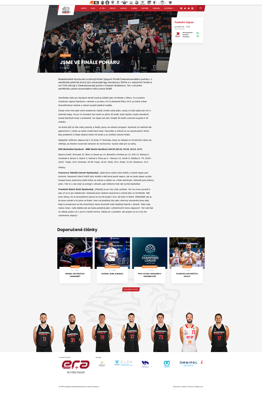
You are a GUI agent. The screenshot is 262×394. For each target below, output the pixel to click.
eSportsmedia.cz (93, 387)
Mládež (123, 8)
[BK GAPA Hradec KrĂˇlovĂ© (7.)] (136, 3)
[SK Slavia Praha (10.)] (154, 3)
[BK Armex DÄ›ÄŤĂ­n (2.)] (107, 3)
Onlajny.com (198, 387)
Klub (93, 8)
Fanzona (156, 8)
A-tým (102, 8)
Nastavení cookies (179, 387)
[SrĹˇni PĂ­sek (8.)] (142, 3)
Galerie (134, 8)
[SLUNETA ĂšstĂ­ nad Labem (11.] (162, 3)
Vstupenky (168, 8)
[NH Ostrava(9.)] (149, 3)
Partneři (144, 8)
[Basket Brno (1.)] (102, 3)
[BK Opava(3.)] (112, 3)
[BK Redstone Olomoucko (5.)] (124, 3)
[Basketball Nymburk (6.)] (131, 3)
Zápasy (112, 8)
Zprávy (84, 8)
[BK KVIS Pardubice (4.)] (117, 3)
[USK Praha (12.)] (170, 3)
